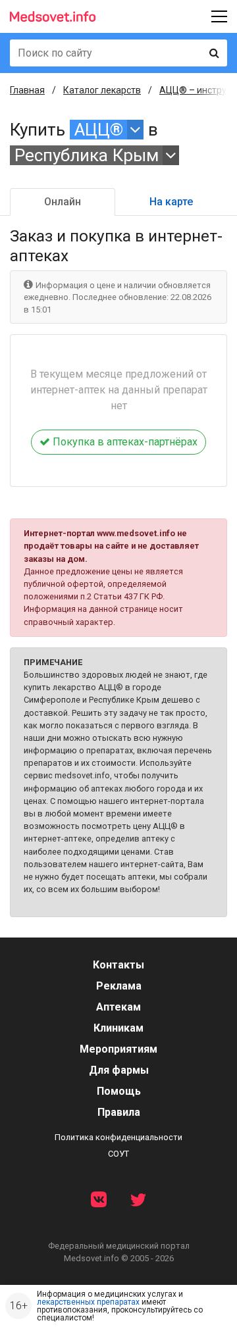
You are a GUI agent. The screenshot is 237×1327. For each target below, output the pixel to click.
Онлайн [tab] (62, 201)
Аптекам (118, 1007)
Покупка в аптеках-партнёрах (124, 442)
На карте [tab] (171, 201)
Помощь (119, 1091)
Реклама (119, 986)
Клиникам (118, 1028)
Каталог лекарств (102, 90)
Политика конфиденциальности (118, 1137)
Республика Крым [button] (86, 155)
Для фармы (119, 1070)
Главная (27, 90)
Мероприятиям (118, 1049)
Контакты (118, 965)
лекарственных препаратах (88, 1302)
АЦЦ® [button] (98, 129)
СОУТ (118, 1154)
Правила (118, 1112)
